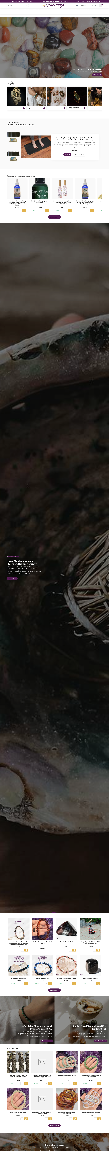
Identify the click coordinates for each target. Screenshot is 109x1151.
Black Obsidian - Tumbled (90, 978)
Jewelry (47, 9)
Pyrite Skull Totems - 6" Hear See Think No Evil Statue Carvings (18, 1075)
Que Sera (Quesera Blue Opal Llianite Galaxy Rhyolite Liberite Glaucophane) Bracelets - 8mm (18, 943)
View (66, 154)
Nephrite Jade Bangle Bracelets (67, 1075)
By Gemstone (37, 9)
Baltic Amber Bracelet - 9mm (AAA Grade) (42, 942)
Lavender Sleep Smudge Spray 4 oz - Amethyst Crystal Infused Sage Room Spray (85, 202)
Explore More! (53, 217)
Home (11, 9)
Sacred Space (71, 9)
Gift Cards (54, 12)
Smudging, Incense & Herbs (88, 9)
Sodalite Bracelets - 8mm (42, 978)
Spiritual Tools (59, 9)
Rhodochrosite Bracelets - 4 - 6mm (66, 978)
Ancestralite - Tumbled (66, 941)
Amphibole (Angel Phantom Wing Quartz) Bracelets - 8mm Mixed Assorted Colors (42, 1076)
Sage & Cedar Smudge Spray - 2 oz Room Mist (39, 201)
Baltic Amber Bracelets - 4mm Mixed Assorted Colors (42, 1112)
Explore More (53, 1125)
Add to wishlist (78, 154)
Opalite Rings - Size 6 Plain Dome (91, 1112)
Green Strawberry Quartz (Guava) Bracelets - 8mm (91, 1075)
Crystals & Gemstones (23, 9)
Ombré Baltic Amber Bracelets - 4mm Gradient (66, 1112)
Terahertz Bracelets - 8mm (18, 978)
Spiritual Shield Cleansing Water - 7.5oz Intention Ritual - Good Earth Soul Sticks (62, 202)
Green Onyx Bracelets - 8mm (18, 1112)
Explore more (53, 990)
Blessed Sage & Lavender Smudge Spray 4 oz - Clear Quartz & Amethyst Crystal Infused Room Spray (17, 203)
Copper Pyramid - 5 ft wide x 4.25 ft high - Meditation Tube (90, 942)
